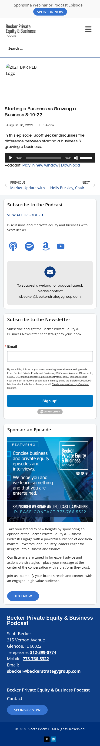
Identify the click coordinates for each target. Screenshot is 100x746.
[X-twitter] (47, 739)
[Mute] (76, 158)
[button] (88, 29)
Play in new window (40, 165)
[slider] (86, 157)
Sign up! (50, 400)
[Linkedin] (53, 739)
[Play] (10, 158)
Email (12, 346)
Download (70, 165)
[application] (50, 158)
